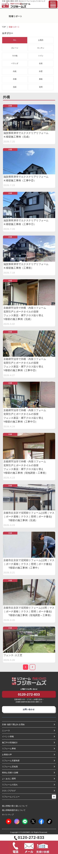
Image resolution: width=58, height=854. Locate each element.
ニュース (6, 730)
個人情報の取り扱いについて (15, 806)
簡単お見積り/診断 (10, 773)
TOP (4, 27)
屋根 (40, 79)
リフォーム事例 (9, 748)
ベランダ (14, 63)
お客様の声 (7, 754)
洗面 (14, 87)
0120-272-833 (29, 694)
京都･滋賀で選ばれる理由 (13, 724)
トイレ (40, 56)
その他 (14, 56)
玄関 (40, 87)
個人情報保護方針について (14, 810)
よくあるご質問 (9, 779)
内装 (14, 71)
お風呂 (40, 40)
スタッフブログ (9, 791)
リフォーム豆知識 (10, 766)
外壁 (40, 71)
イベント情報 (8, 736)
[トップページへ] (20, 4)
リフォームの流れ (10, 785)
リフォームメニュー (11, 797)
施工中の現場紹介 (10, 742)
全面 (40, 63)
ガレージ (14, 48)
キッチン (40, 48)
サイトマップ (8, 814)
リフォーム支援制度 (11, 760)
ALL (14, 40)
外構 (14, 79)
